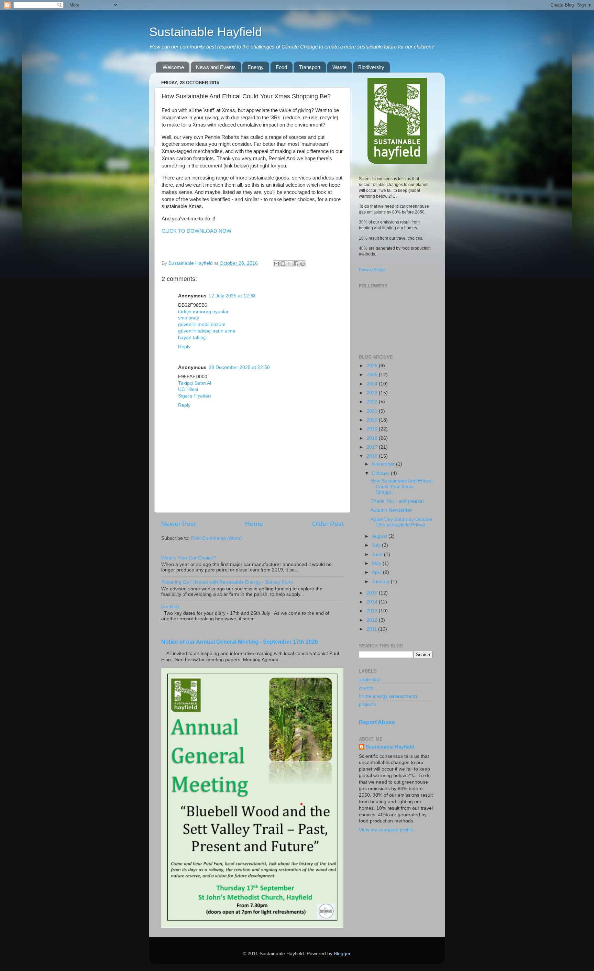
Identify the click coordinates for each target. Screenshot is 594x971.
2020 (372, 420)
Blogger (342, 953)
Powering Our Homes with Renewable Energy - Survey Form (227, 582)
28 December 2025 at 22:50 (239, 367)
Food (281, 67)
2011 (372, 629)
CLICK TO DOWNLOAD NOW (196, 231)
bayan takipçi (192, 337)
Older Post (327, 523)
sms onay (188, 317)
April (377, 572)
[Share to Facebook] (296, 263)
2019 (372, 429)
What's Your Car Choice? (188, 557)
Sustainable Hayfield (205, 32)
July (377, 545)
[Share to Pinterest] (302, 263)
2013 (372, 610)
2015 (372, 593)
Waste (339, 67)
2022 (372, 401)
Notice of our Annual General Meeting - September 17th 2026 (239, 642)
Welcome (173, 67)
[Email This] (276, 263)
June (378, 554)
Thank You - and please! (397, 501)
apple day (369, 679)
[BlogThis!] (282, 263)
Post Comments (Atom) (216, 538)
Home (254, 523)
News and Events (216, 67)
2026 (372, 365)
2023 (372, 392)
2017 (372, 447)
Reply (184, 346)
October (381, 473)
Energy (256, 67)
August (380, 536)
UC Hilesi (188, 389)
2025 (372, 374)
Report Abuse (377, 722)
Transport (309, 67)
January (381, 581)
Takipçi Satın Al (194, 383)
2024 (372, 383)
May (377, 563)
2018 (372, 438)
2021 (372, 411)
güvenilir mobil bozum (202, 324)
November (384, 464)
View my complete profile (386, 829)
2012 (372, 620)
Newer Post (178, 523)
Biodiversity (371, 67)
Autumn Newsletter (391, 510)
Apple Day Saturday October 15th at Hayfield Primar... (402, 522)
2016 (372, 456)
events (366, 687)
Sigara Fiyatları (194, 396)
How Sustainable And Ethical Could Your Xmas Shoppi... (401, 486)
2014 (372, 601)
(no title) (170, 606)
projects (367, 704)
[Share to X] (289, 263)
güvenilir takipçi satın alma (206, 331)
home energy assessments (388, 696)
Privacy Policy (372, 270)
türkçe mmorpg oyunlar (203, 311)
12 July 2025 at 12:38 (232, 295)
